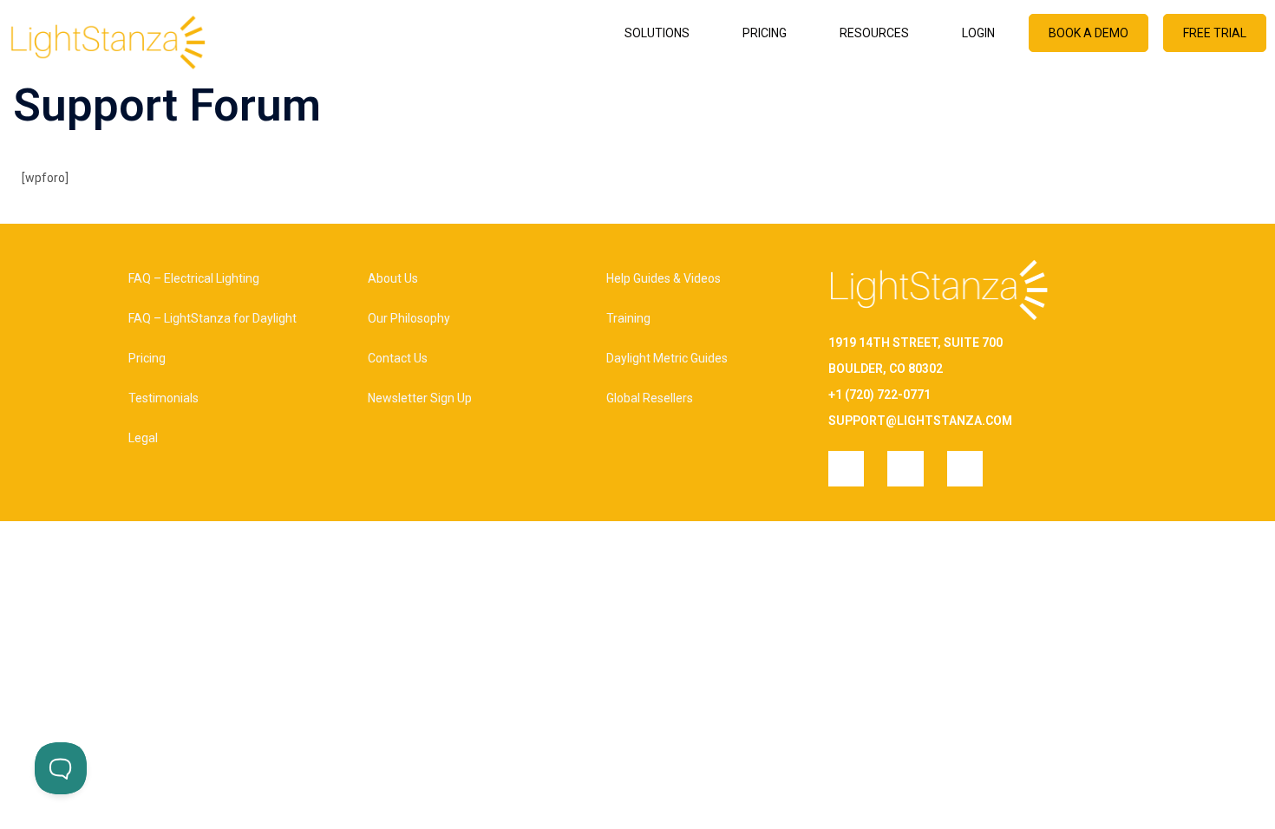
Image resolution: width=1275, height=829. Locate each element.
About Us (393, 278)
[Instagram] (846, 468)
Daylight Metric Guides (667, 358)
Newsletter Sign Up (420, 398)
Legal (143, 438)
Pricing (764, 33)
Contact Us (398, 358)
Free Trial (1214, 33)
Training (628, 318)
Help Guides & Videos (663, 278)
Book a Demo (1088, 33)
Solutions (657, 33)
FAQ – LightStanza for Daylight (212, 318)
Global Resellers (649, 398)
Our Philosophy (409, 318)
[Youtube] (965, 468)
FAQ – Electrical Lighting (193, 278)
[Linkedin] (905, 468)
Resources (874, 33)
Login (978, 33)
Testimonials (163, 398)
